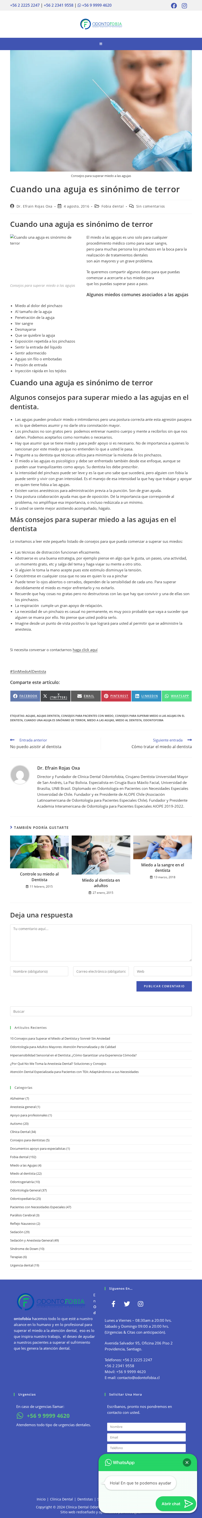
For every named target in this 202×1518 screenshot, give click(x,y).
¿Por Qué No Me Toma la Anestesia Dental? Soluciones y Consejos (58, 1063)
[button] (187, 1462)
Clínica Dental (20, 1131)
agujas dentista (48, 716)
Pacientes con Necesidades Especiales (37, 1207)
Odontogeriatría (22, 1182)
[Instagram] (140, 1304)
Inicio (41, 1499)
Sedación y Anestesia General (31, 1240)
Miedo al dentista (22, 1173)
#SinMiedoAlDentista (28, 671)
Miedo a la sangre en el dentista (162, 867)
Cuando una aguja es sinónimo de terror (54, 720)
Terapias (16, 1257)
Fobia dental (112, 206)
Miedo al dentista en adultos (101, 882)
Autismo (16, 1123)
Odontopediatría (22, 1198)
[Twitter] (127, 1304)
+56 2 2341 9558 (58, 5)
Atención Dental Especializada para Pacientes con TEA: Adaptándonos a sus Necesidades (74, 1072)
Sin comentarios (150, 206)
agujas (30, 716)
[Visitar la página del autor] (20, 774)
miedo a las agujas (100, 720)
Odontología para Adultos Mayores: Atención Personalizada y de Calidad (63, 1047)
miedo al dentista (129, 720)
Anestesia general (23, 1107)
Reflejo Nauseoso (23, 1223)
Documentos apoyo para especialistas (38, 1148)
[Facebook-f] (113, 1304)
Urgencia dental (21, 1265)
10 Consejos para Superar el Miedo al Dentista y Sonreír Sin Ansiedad (60, 1038)
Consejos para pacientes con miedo (87, 716)
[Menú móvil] (101, 44)
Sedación (16, 1232)
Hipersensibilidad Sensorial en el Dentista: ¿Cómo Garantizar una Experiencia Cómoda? (73, 1055)
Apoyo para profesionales (29, 1115)
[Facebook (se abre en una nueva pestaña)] (173, 6)
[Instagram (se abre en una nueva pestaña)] (183, 6)
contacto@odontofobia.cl (138, 1377)
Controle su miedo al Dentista (39, 876)
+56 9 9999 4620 (96, 5)
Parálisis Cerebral (22, 1215)
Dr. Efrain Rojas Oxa (34, 206)
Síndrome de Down (24, 1248)
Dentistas (85, 1499)
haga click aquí (85, 649)
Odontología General (25, 1190)
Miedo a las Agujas (23, 1165)
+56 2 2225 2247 (25, 5)
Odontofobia (153, 720)
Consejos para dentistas (27, 1140)
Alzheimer (17, 1098)
